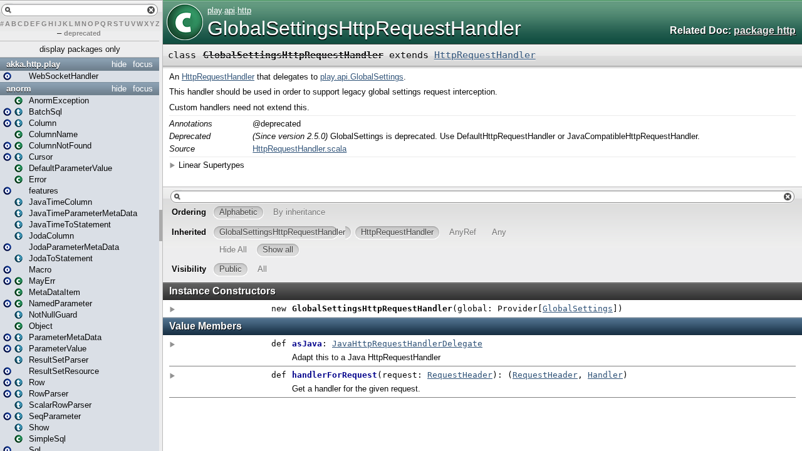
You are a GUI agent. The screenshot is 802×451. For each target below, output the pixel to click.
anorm (18, 88)
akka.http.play (33, 64)
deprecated (82, 33)
